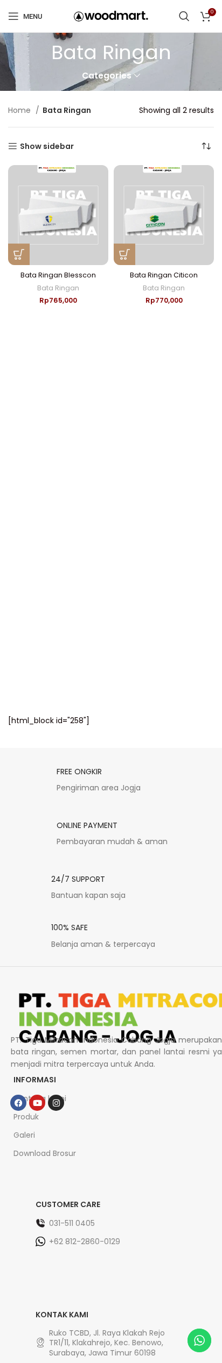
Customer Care (68, 1204)
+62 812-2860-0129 (84, 1241)
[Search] (184, 16)
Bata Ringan (58, 287)
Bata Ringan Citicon (164, 275)
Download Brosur (44, 1153)
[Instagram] (56, 1103)
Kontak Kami (62, 1314)
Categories (106, 76)
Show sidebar (47, 146)
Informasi (34, 1079)
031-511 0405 (72, 1223)
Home (20, 110)
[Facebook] (18, 1103)
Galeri (24, 1135)
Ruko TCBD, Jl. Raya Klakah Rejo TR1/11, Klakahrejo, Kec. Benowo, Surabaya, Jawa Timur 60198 (107, 1343)
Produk (26, 1116)
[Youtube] (37, 1103)
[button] (19, 254)
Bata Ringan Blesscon (58, 275)
